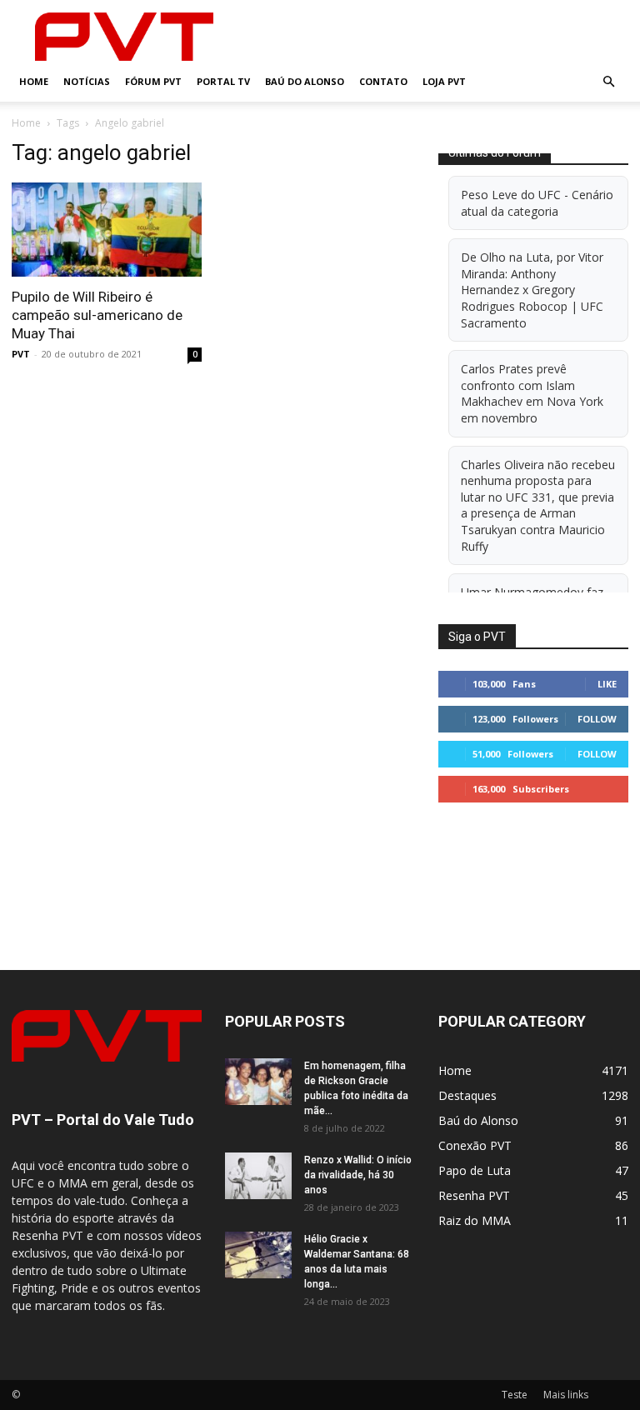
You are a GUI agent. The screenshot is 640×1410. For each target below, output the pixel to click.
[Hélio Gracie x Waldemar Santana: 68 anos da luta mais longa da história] (258, 1255)
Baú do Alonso (304, 81)
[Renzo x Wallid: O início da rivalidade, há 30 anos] (258, 1175)
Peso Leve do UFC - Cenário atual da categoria (537, 203)
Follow (597, 718)
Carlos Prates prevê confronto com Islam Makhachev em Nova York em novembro (532, 393)
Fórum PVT (153, 81)
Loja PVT (444, 81)
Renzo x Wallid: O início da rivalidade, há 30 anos (358, 1175)
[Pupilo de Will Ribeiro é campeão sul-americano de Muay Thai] (107, 229)
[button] (608, 82)
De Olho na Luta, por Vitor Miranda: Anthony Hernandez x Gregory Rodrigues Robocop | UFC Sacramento (532, 289)
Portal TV (223, 81)
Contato (383, 81)
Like (607, 684)
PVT (21, 354)
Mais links (565, 1395)
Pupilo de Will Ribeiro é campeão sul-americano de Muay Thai (97, 315)
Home (33, 81)
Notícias (86, 81)
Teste (515, 1395)
